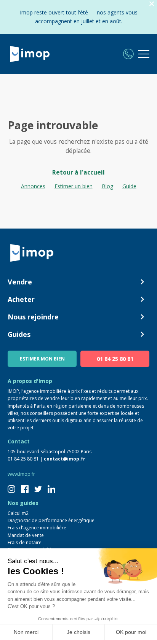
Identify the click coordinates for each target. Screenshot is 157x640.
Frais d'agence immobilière (37, 527)
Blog (107, 186)
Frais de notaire (25, 542)
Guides (19, 334)
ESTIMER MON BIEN (42, 359)
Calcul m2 (18, 513)
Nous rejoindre (33, 316)
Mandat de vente (26, 535)
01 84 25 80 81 (115, 358)
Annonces (33, 186)
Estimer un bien (73, 186)
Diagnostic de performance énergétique (51, 520)
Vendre (20, 281)
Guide (129, 186)
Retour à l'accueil (78, 172)
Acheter (21, 299)
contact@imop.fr (64, 459)
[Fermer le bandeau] (151, 4)
